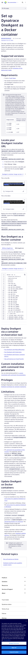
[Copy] (24, 274)
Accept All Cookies (14, 652)
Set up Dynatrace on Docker (10, 559)
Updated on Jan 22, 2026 (7, 40)
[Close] (26, 621)
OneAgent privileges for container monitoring (13, 386)
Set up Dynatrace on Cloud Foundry (14, 358)
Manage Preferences (14, 643)
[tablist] (14, 174)
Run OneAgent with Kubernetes (13, 352)
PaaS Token (12, 78)
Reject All (14, 647)
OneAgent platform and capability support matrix (12, 563)
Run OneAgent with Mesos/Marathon (14, 349)
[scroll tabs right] (25, 174)
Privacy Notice (7, 640)
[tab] (7, 248)
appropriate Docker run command (13, 521)
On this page (5, 8)
